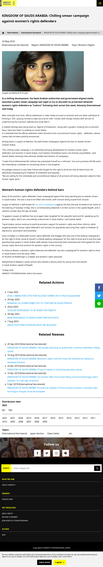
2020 (20, 418)
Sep (10, 409)
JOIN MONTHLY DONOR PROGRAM (15, 520)
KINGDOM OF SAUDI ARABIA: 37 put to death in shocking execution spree (44, 369)
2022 (4, 418)
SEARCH (6, 468)
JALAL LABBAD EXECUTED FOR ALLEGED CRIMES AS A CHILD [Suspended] (43, 295)
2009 (12, 421)
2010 (4, 421)
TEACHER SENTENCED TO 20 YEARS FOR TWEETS (31, 310)
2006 (36, 421)
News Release (12, 33)
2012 (85, 418)
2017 (44, 418)
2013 (77, 418)
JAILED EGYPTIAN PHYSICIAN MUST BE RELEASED (31, 325)
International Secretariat (31, 33)
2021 (12, 418)
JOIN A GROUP (7, 513)
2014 (69, 418)
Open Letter (53, 433)
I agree (58, 562)
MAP (3, 535)
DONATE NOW (7, 499)
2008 (20, 421)
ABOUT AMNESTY (8, 485)
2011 (93, 418)
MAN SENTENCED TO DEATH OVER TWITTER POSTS (33, 317)
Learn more (44, 562)
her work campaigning (45, 204)
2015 (60, 418)
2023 (4, 405)
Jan (3, 409)
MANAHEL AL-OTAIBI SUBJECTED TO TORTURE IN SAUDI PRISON (39, 303)
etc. (71, 433)
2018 (36, 418)
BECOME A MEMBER (9, 517)
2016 (52, 418)
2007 (28, 421)
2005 (44, 421)
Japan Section (37, 433)
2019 (28, 418)
